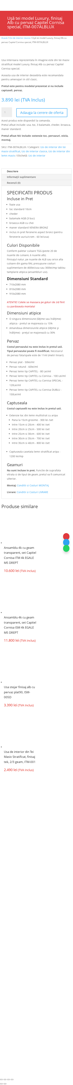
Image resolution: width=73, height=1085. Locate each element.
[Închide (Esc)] (12, 1079)
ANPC (32, 1049)
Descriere (12, 171)
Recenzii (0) (13, 182)
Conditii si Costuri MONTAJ (33, 485)
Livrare (5, 934)
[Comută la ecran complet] (5, 1079)
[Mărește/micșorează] (1, 1079)
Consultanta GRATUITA (16, 927)
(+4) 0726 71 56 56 (16, 843)
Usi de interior (36, 155)
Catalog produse (12, 903)
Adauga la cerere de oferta (41, 112)
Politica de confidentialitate (18, 954)
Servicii (6, 883)
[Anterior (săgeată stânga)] (1, 1083)
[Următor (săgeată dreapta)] (5, 1083)
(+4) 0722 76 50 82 (16, 850)
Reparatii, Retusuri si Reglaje (19, 941)
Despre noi (8, 876)
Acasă (4, 37)
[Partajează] (8, 1079)
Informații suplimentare (21, 177)
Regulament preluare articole (19, 961)
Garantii (6, 897)
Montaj (6, 890)
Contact (6, 947)
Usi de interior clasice (19, 37)
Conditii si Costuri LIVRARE (32, 492)
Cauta (18, 3)
